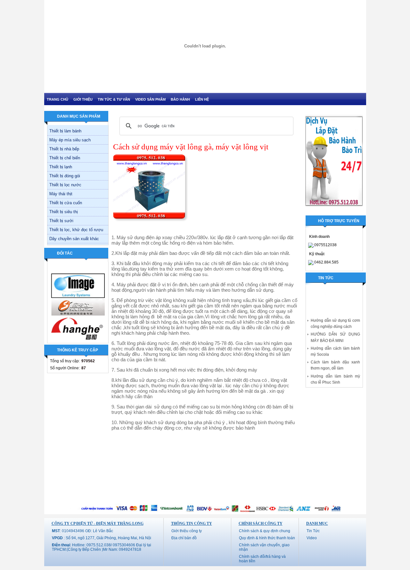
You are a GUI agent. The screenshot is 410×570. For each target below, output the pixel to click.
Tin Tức (313, 531)
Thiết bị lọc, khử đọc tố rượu (76, 229)
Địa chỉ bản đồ (184, 538)
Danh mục (317, 523)
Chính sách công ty (261, 523)
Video (312, 538)
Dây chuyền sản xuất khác (74, 238)
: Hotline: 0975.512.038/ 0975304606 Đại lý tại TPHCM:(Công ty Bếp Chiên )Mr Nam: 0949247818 (101, 547)
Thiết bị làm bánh (65, 131)
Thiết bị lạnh (60, 166)
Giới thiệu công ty (186, 531)
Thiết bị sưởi (61, 220)
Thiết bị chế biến (64, 157)
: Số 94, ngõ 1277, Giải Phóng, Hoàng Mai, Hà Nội (101, 538)
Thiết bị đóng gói (64, 175)
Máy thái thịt (60, 193)
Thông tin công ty (191, 523)
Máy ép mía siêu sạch (70, 140)
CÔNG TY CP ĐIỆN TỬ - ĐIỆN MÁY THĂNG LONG (98, 523)
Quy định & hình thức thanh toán (267, 538)
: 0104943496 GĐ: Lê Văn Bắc (82, 531)
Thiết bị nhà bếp (64, 149)
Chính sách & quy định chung (264, 531)
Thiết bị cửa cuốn (65, 202)
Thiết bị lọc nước (65, 184)
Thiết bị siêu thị (63, 211)
